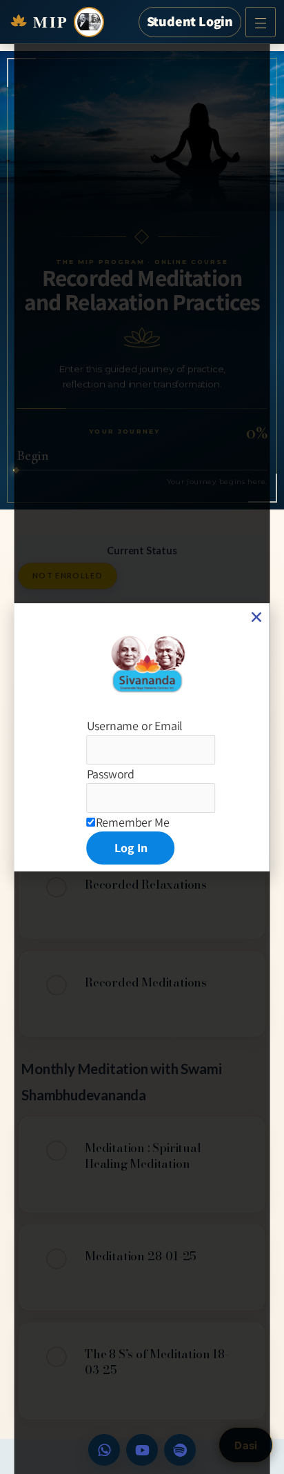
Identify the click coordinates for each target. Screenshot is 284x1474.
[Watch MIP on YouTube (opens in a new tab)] (142, 1450)
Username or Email (135, 726)
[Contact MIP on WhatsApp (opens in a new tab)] (104, 1450)
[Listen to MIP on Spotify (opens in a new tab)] (180, 1450)
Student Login (190, 21)
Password (110, 774)
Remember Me (133, 822)
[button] (256, 617)
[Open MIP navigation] (260, 22)
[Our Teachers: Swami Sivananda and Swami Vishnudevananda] (89, 22)
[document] (142, 737)
